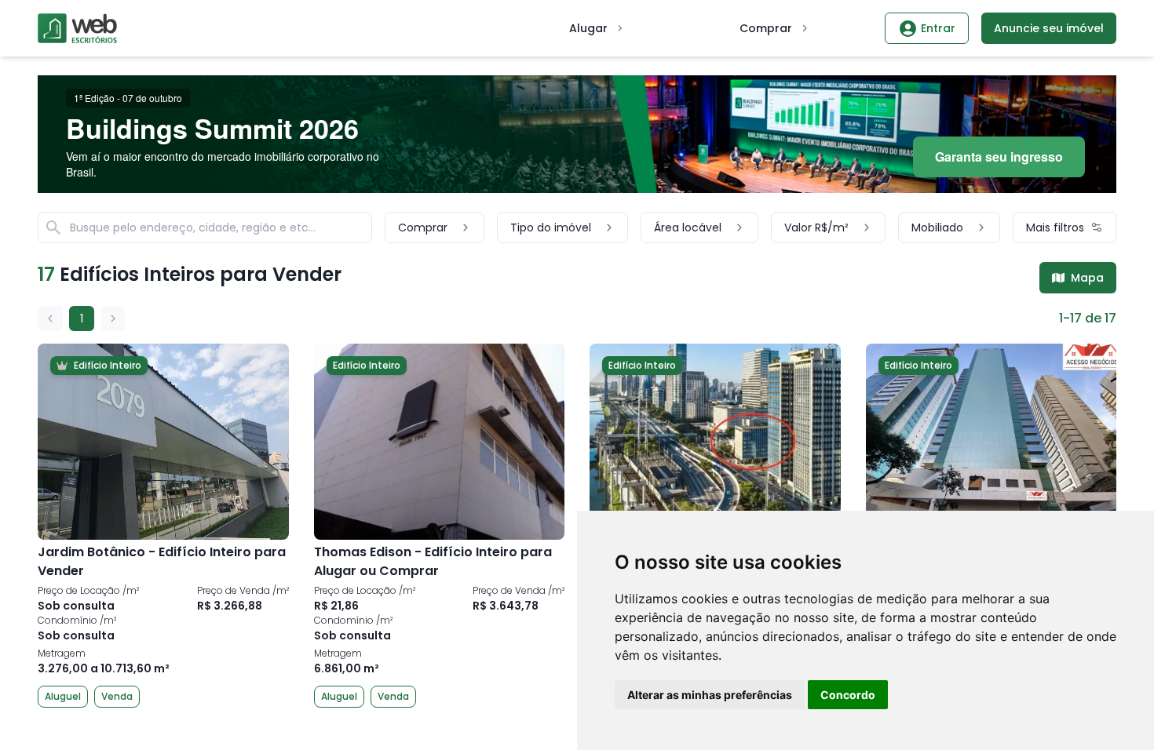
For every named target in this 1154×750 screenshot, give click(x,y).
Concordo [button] (847, 694)
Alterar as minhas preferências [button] (709, 694)
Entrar (938, 28)
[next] (113, 318)
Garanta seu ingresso (999, 156)
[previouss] (50, 318)
